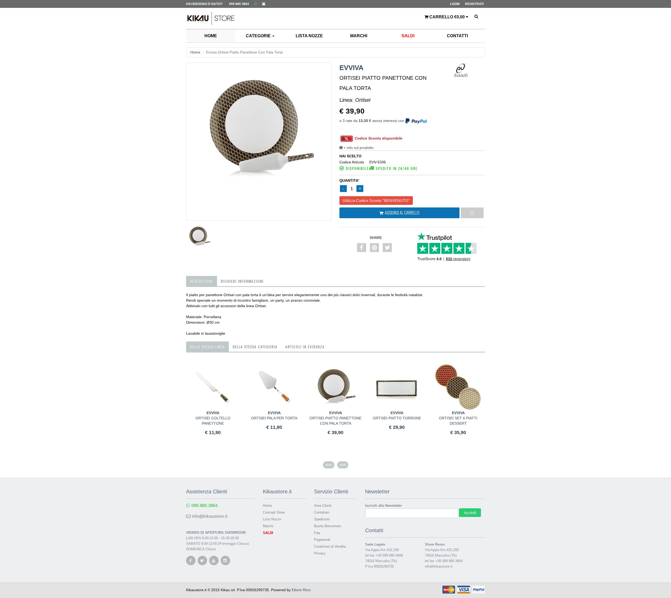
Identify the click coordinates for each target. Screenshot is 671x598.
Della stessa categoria (255, 346)
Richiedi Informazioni (242, 281)
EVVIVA (351, 68)
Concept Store (274, 512)
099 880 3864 (239, 4)
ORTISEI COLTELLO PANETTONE (213, 418)
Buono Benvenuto (327, 526)
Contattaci (321, 512)
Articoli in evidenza (305, 346)
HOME (210, 36)
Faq (317, 533)
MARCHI (358, 36)
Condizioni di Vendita (330, 546)
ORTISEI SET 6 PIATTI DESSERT (458, 418)
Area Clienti (323, 506)
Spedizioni (322, 519)
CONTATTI (457, 36)
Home (195, 52)
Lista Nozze (272, 519)
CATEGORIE (259, 36)
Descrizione (201, 281)
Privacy (320, 553)
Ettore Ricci (301, 590)
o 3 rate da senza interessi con (372, 121)
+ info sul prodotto (358, 148)
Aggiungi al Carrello (401, 213)
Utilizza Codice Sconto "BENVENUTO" (376, 200)
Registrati (474, 4)
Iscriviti (470, 512)
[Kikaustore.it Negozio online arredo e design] (208, 14)
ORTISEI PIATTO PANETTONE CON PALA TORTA (335, 418)
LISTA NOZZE (309, 36)
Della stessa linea (207, 346)
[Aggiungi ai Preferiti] (472, 212)
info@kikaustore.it (209, 516)
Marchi (268, 526)
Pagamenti (322, 540)
